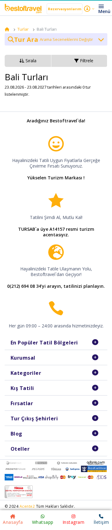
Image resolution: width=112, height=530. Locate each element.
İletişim (101, 522)
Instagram (74, 522)
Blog (16, 433)
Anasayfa (13, 522)
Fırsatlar (22, 403)
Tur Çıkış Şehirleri (34, 418)
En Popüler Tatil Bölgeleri (44, 342)
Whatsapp (43, 522)
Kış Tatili (22, 388)
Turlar (23, 29)
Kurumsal (23, 357)
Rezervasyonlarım (64, 9)
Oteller (20, 448)
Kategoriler (26, 373)
